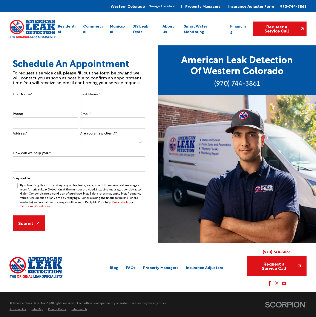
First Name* (22, 94)
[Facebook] (269, 283)
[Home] (32, 29)
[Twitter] (277, 283)
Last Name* (90, 94)
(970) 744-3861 (237, 83)
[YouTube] (284, 283)
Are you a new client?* (98, 133)
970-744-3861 (293, 6)
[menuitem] (67, 29)
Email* (85, 113)
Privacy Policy (121, 202)
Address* (20, 133)
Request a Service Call (277, 28)
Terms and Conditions (35, 206)
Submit (25, 223)
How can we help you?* (32, 153)
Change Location (161, 5)
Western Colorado (128, 6)
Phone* (19, 113)
